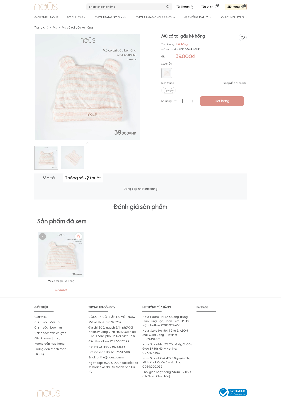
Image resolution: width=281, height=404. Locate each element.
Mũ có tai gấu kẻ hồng (61, 281)
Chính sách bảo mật (48, 327)
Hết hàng (222, 101)
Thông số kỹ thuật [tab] (83, 178)
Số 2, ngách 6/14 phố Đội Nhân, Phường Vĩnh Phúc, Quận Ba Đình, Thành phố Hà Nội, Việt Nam (112, 332)
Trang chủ (41, 27)
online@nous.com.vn (110, 357)
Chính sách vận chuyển (50, 333)
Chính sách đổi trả (47, 322)
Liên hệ (39, 354)
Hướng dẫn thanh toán (50, 349)
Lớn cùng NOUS (231, 17)
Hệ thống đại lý (196, 17)
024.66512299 (119, 341)
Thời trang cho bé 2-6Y (154, 17)
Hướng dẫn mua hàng (49, 343)
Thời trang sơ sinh (109, 17)
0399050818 (123, 352)
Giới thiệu (40, 317)
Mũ (55, 27)
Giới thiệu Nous (46, 17)
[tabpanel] (61, 263)
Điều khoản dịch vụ (47, 338)
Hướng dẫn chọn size (234, 83)
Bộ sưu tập (75, 17)
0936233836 (116, 346)
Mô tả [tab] (49, 178)
